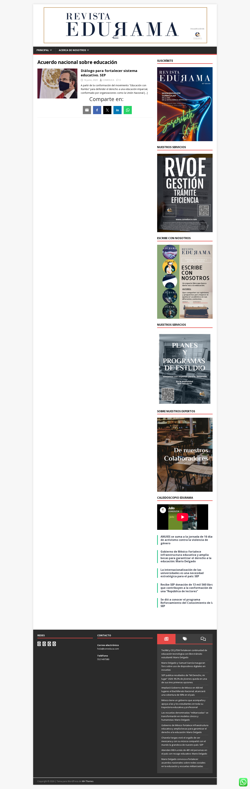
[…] (146, 92)
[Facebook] (97, 110)
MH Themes (87, 781)
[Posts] (166, 639)
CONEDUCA (108, 79)
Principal (43, 50)
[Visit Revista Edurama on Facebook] (54, 644)
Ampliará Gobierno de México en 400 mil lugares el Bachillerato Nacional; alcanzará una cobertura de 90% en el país (183, 691)
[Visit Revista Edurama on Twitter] (49, 644)
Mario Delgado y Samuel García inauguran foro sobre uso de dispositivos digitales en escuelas (183, 666)
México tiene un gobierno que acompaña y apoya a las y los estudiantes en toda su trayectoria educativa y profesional (183, 704)
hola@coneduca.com (108, 648)
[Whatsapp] (128, 110)
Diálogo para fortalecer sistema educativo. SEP (109, 72)
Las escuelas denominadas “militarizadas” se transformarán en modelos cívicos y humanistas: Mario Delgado (184, 716)
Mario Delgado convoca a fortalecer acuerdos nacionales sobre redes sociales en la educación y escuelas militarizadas (183, 763)
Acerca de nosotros (72, 50)
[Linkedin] (117, 110)
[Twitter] (107, 110)
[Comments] (203, 639)
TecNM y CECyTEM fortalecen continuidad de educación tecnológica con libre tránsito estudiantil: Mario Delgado (184, 654)
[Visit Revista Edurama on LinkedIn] (44, 644)
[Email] (87, 110)
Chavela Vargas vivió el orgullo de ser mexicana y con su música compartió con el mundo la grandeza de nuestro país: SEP (183, 741)
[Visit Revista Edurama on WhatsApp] (39, 644)
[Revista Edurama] (125, 44)
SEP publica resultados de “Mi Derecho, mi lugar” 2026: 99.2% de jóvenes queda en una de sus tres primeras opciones (184, 679)
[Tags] (185, 639)
